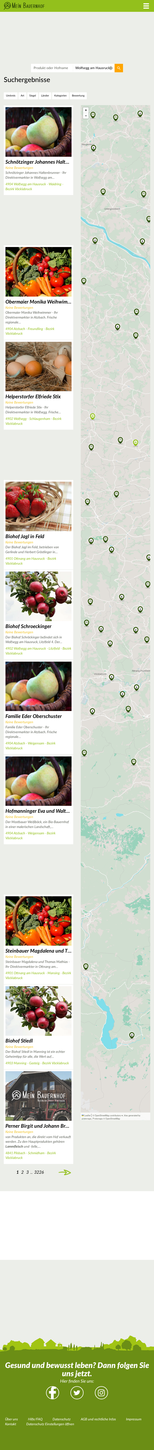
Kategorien (60, 95)
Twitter (77, 1393)
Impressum (133, 1419)
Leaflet (87, 1115)
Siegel (32, 95)
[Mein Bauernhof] (58, 6)
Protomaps (98, 1118)
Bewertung (78, 95)
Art (22, 95)
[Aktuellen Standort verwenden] (111, 68)
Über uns (11, 1419)
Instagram (101, 1393)
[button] (121, 596)
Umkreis (10, 95)
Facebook (53, 1393)
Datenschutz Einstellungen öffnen (50, 1424)
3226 (39, 1172)
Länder (45, 95)
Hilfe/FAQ (35, 1419)
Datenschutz (62, 1419)
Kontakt (10, 1424)
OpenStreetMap (112, 1118)
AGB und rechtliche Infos (98, 1419)
